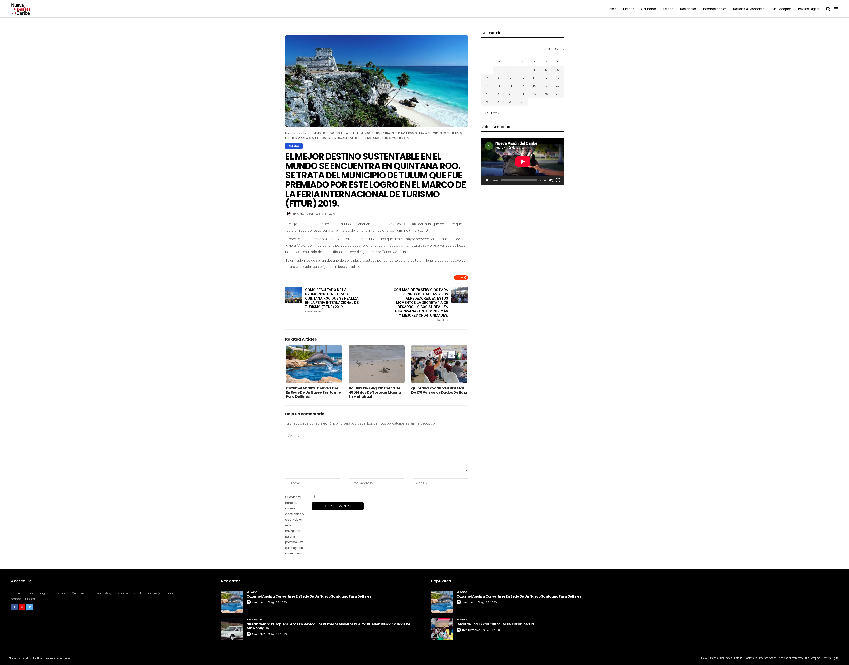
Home (289, 133)
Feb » (495, 113)
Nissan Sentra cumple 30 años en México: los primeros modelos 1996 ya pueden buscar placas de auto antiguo (328, 626)
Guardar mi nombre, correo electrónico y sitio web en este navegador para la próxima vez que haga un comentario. (294, 525)
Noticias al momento (748, 9)
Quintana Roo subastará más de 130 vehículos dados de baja (439, 390)
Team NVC (259, 602)
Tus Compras (781, 9)
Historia (628, 9)
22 (499, 93)
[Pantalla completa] (558, 180)
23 (510, 93)
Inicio (613, 9)
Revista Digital (808, 9)
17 (522, 85)
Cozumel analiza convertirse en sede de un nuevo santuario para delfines (313, 392)
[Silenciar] (551, 180)
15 (499, 85)
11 (534, 77)
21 (487, 93)
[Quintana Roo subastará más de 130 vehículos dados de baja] (439, 364)
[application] (522, 161)
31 (522, 101)
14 (487, 85)
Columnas (649, 9)
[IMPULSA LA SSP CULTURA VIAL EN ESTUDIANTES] (442, 629)
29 (499, 101)
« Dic (485, 113)
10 (522, 77)
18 (534, 85)
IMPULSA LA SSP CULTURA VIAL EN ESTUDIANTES (495, 624)
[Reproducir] (487, 180)
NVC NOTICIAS (303, 213)
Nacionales (688, 9)
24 (522, 93)
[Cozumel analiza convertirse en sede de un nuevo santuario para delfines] (314, 364)
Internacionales (715, 9)
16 (510, 85)
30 (510, 101)
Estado (668, 9)
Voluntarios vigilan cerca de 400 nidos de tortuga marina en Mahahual (375, 392)
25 (534, 93)
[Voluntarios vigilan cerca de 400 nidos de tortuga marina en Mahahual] (377, 364)
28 (487, 101)
